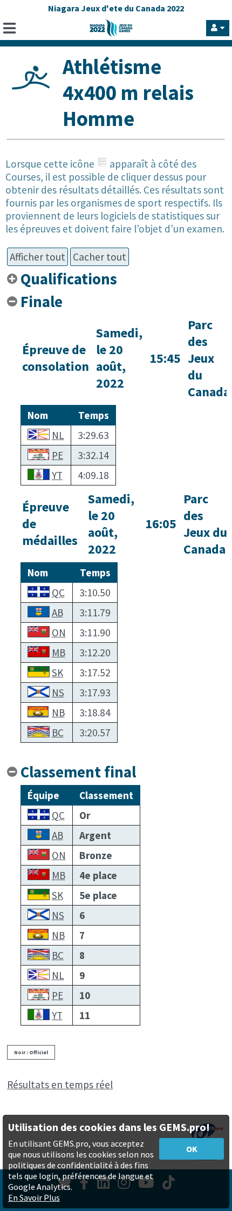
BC (58, 732)
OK (191, 1148)
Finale (42, 301)
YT (57, 475)
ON (59, 632)
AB (57, 612)
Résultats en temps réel (60, 1084)
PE (57, 455)
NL (58, 435)
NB (58, 712)
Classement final (78, 772)
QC (58, 592)
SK (57, 672)
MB (58, 652)
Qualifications (69, 279)
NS (58, 692)
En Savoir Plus (34, 1197)
